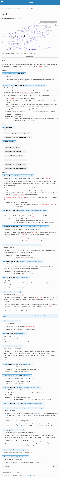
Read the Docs (30, 475)
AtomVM (31, 2)
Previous (6, 466)
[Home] (2, 8)
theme (17, 475)
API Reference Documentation (13, 8)
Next (54, 466)
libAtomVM (26, 8)
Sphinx (9, 475)
